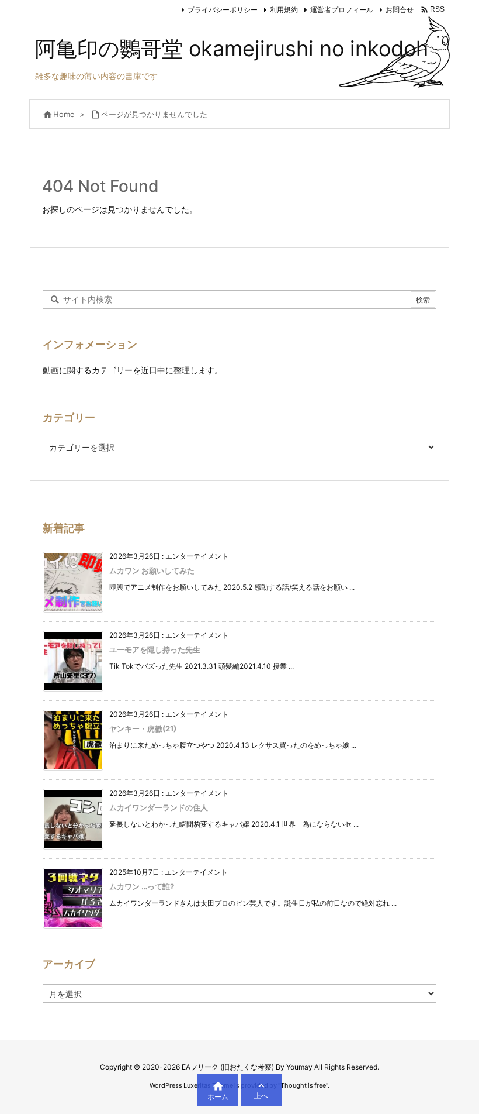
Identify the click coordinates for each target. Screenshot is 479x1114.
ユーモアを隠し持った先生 (154, 649)
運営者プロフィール (341, 9)
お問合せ (400, 9)
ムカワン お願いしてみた (152, 570)
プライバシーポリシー (223, 9)
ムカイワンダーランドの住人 (158, 807)
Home (64, 114)
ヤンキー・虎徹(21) (142, 728)
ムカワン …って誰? (141, 886)
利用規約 (284, 9)
